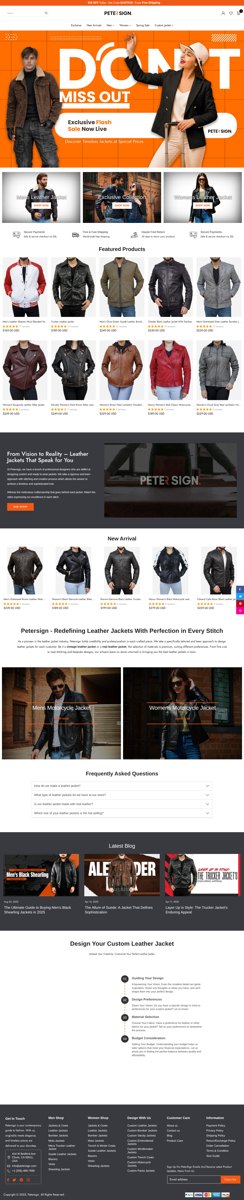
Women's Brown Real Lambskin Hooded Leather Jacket (128, 405)
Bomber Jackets (58, 1135)
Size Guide (213, 1156)
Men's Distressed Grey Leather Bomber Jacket (220, 322)
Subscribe (230, 1180)
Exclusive (76, 25)
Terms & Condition (217, 1150)
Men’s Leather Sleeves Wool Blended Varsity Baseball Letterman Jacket (39, 322)
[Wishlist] (231, 13)
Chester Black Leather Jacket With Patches (170, 322)
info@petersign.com (24, 1166)
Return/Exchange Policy (220, 1140)
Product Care (175, 1140)
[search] (46, 13)
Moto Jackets (56, 1140)
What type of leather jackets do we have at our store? (70, 795)
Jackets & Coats (58, 1125)
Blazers (53, 1159)
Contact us (173, 1130)
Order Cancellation (217, 1145)
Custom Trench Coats (140, 1157)
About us (172, 1125)
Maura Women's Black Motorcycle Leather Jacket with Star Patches (183, 599)
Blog (169, 1135)
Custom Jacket (163, 25)
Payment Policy (215, 1125)
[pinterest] (240, 603)
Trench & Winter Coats (101, 1145)
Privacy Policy (214, 1130)
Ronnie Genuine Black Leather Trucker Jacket (123, 599)
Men (109, 25)
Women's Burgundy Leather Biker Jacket (23, 405)
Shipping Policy (215, 1135)
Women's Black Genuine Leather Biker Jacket (75, 599)
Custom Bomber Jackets (142, 1130)
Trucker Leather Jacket (62, 322)
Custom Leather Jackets (142, 1125)
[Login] (223, 13)
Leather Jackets (58, 1130)
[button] (11, 326)
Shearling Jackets (59, 1169)
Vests (51, 1164)
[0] (238, 13)
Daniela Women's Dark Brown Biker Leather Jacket (77, 405)
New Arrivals (94, 25)
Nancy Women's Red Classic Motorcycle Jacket (172, 405)
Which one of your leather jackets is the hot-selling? (68, 813)
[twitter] (240, 596)
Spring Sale (142, 25)
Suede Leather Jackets (62, 1154)
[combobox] (27, 13)
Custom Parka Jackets (141, 1170)
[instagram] (240, 610)
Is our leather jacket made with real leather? (63, 804)
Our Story (20, 506)
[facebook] (240, 589)
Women (124, 25)
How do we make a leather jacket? (57, 786)
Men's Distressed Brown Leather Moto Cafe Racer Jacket (33, 599)
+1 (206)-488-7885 (23, 1170)
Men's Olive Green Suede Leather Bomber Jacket (125, 322)
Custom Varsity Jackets (141, 1135)
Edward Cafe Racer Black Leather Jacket (218, 599)
